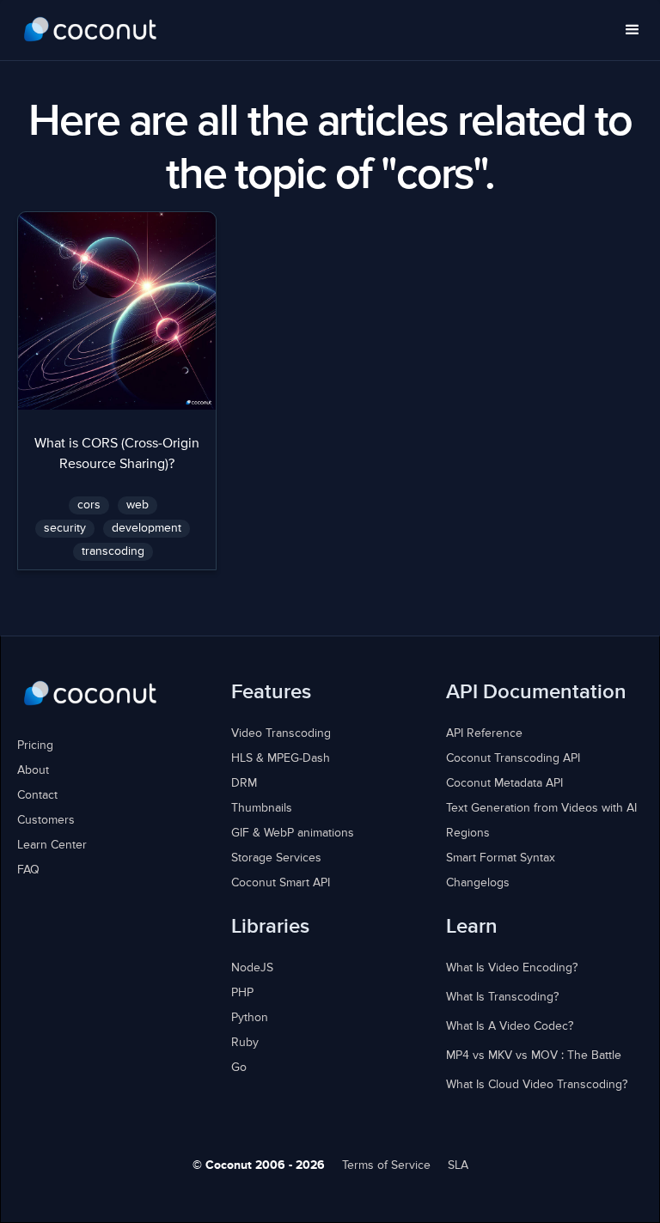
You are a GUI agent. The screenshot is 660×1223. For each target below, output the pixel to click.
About (33, 770)
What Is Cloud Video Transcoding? (536, 1085)
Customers (46, 820)
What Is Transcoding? (502, 997)
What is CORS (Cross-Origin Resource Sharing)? (116, 454)
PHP (242, 993)
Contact (37, 795)
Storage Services (276, 858)
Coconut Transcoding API (513, 758)
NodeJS (252, 968)
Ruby (245, 1043)
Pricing (35, 745)
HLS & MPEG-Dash (280, 758)
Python (249, 1018)
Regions (468, 833)
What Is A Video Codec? (509, 1026)
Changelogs (478, 883)
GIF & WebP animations (292, 833)
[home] (90, 30)
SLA (458, 1165)
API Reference (484, 733)
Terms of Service (386, 1165)
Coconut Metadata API (504, 783)
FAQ (28, 870)
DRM (244, 783)
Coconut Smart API (280, 883)
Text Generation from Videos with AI (541, 808)
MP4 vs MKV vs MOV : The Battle (533, 1056)
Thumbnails (261, 808)
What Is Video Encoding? (512, 968)
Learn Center (52, 845)
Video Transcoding (281, 733)
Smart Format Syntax (500, 858)
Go (239, 1068)
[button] (632, 30)
